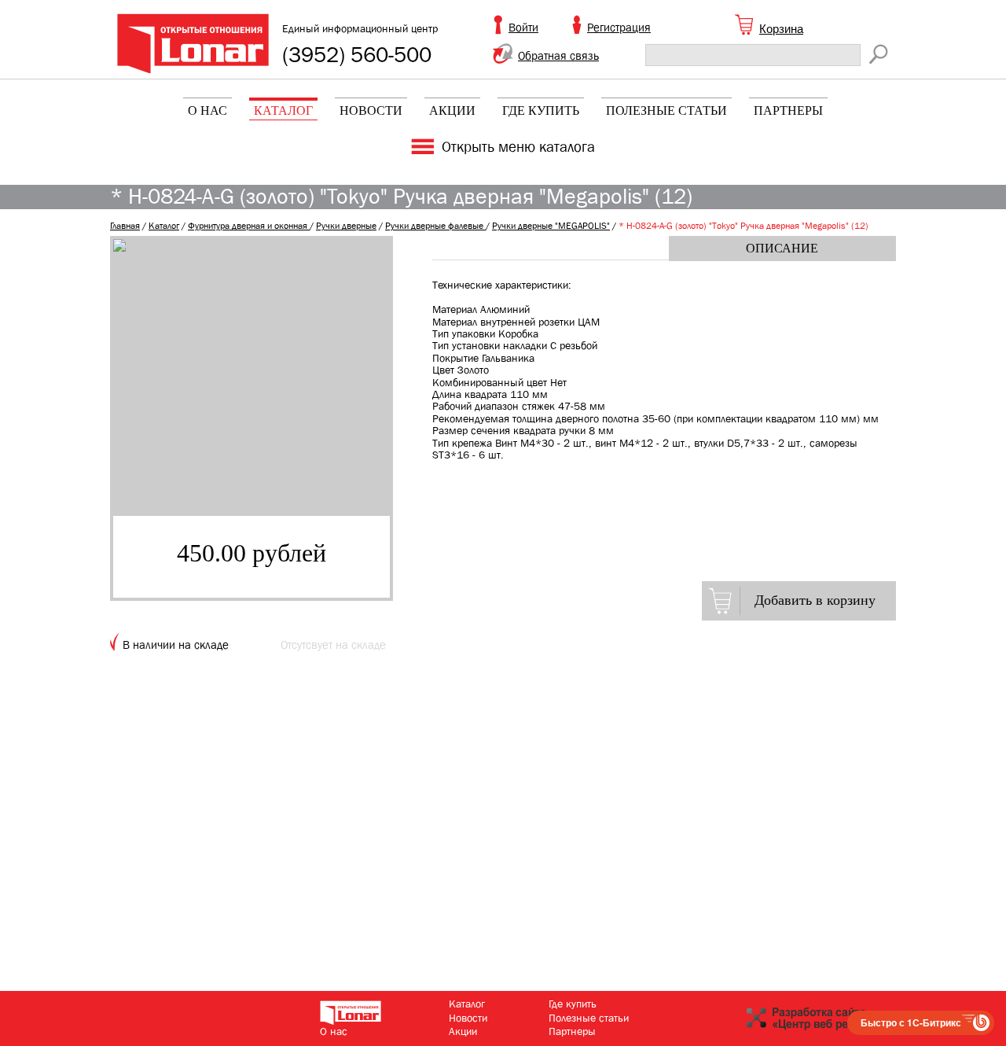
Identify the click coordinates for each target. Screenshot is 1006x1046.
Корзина (781, 28)
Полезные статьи (666, 110)
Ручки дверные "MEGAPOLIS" (551, 225)
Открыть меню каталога (518, 147)
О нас (207, 110)
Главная (125, 225)
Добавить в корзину (815, 600)
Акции (452, 110)
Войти (523, 27)
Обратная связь (558, 56)
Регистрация (619, 27)
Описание (782, 248)
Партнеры (788, 110)
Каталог (283, 110)
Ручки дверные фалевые (435, 225)
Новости (371, 110)
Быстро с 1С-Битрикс (911, 1022)
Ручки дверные (346, 225)
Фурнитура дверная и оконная (249, 225)
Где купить (540, 110)
